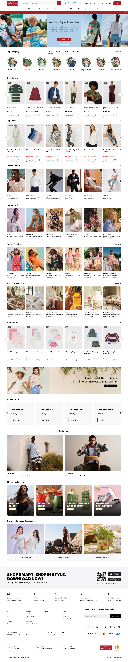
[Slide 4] (68, 44)
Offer (8, 624)
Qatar (64, 611)
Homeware (58, 8)
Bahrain (65, 613)
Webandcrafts (117, 657)
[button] (9, 30)
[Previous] (7, 94)
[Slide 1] (60, 44)
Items (71, 12)
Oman (65, 624)
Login (117, 3)
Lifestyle (70, 8)
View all (117, 51)
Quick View (11, 115)
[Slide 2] (63, 44)
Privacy (28, 618)
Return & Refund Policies (32, 624)
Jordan (65, 621)
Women (30, 8)
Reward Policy (29, 621)
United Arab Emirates (69, 618)
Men (40, 8)
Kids (48, 8)
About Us (28, 613)
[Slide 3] (65, 44)
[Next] (121, 94)
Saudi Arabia (66, 616)
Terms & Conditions (31, 616)
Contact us (29, 611)
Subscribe (115, 616)
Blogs (46, 611)
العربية (86, 3)
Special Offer (96, 8)
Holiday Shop (82, 8)
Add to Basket (32, 160)
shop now (16, 420)
